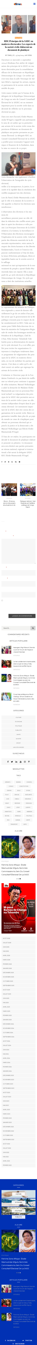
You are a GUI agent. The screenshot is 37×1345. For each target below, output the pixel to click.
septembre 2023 (8, 1088)
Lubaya (28, 807)
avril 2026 (6, 955)
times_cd (11, 55)
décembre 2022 (8, 1126)
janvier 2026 (7, 968)
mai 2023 (6, 1105)
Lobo (18, 807)
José (7, 799)
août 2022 (6, 1144)
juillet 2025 (7, 994)
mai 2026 (6, 951)
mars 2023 (6, 1114)
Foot (7, 795)
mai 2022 (6, 1156)
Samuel (17, 820)
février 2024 (7, 1067)
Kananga (28, 799)
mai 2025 (6, 1002)
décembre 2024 (8, 1024)
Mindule (18, 816)
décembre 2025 (8, 972)
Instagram (19, 1344)
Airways (7, 782)
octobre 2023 (8, 1084)
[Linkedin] (16, 762)
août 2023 (6, 1092)
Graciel (17, 795)
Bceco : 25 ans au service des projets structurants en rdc (9, 503)
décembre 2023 (8, 1075)
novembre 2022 (8, 1131)
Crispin (9, 791)
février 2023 (7, 1118)
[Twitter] (12, 762)
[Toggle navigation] (34, 3)
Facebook (11, 1340)
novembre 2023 (8, 1079)
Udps (25, 824)
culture (18, 717)
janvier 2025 (7, 1019)
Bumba (18, 782)
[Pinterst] (29, 762)
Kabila (17, 799)
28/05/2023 (16, 670)
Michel (7, 816)
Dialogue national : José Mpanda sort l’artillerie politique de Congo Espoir (28, 504)
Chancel (29, 782)
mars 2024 (6, 1062)
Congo (11, 786)
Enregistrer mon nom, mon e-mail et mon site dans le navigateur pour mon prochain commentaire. (18, 607)
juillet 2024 (7, 1045)
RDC (8, 820)
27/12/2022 (16, 656)
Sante (19, 734)
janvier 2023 (7, 1122)
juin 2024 (6, 1049)
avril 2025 (6, 1007)
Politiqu (29, 816)
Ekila (18, 791)
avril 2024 (6, 1058)
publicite (18, 730)
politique (18, 38)
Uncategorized (18, 747)
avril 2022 (6, 1161)
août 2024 (6, 1041)
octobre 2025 (8, 981)
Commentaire (7, 536)
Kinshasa (29, 803)
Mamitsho (8, 812)
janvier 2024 (7, 1071)
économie (18, 721)
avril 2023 (6, 1109)
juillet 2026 (7, 942)
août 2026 (6, 938)
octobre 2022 (8, 1135)
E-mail (4, 579)
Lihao (8, 807)
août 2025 (6, 989)
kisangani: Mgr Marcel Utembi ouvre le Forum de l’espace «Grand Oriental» (24, 650)
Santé (28, 820)
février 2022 (7, 1165)
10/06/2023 (16, 705)
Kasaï (7, 803)
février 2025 (7, 1015)
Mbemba (29, 812)
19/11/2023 (16, 688)
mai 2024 (6, 1054)
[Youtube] (20, 762)
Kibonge (17, 803)
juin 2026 (6, 947)
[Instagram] (25, 762)
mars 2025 (6, 1011)
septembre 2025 (8, 985)
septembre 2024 (8, 1037)
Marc (19, 812)
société (18, 738)
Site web (4, 590)
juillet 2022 (7, 1148)
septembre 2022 (8, 1139)
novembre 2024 (8, 1028)
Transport (14, 824)
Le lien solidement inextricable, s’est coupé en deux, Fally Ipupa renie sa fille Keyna (24, 664)
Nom (4, 568)
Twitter (28, 1340)
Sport (18, 743)
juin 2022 (6, 1152)
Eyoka (28, 791)
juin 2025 (6, 998)
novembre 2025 (8, 977)
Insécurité (28, 795)
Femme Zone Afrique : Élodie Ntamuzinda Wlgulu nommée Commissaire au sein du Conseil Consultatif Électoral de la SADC (24, 680)
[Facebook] (7, 762)
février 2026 (7, 964)
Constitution (23, 786)
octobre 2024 (8, 1032)
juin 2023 (6, 1101)
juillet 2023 (7, 1096)
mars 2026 (6, 959)
